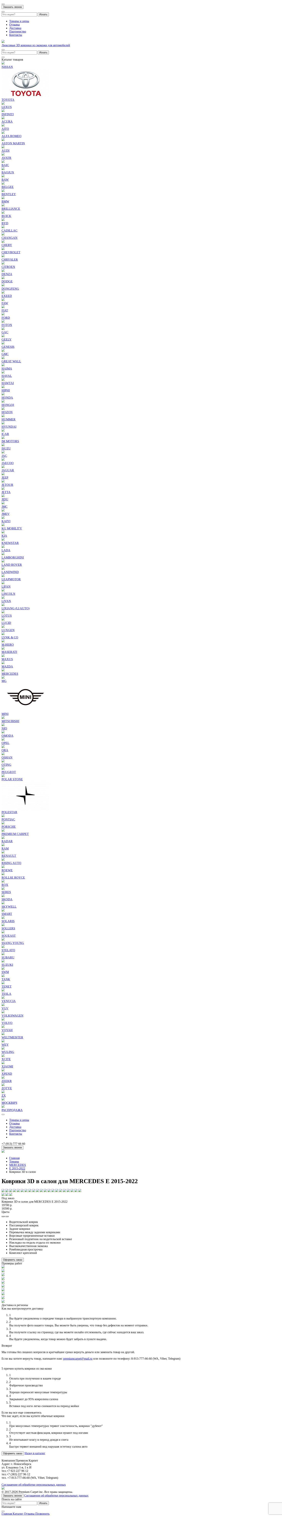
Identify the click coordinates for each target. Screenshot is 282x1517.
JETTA (6, 492)
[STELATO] (3, 946)
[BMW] (3, 198)
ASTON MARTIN (13, 143)
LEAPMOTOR (11, 579)
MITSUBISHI (10, 721)
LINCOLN (8, 593)
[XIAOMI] (3, 1063)
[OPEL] (3, 739)
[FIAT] (3, 307)
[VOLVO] (3, 1019)
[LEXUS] (3, 103)
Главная (14, 1158)
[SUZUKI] (3, 961)
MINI (5, 713)
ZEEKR (7, 1081)
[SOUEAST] (3, 932)
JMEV (6, 513)
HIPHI (6, 390)
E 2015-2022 (17, 1168)
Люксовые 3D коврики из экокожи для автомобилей (36, 45)
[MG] (3, 677)
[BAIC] (3, 161)
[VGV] (3, 1004)
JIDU (5, 499)
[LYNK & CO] (3, 634)
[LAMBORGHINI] (3, 554)
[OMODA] (3, 732)
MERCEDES (10, 673)
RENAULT (9, 855)
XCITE (6, 1059)
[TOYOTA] (25, 96)
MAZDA (7, 666)
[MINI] (25, 710)
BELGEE (8, 187)
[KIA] (3, 532)
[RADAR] (3, 837)
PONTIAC (8, 819)
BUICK (6, 216)
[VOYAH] (3, 1026)
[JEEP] (3, 474)
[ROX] (3, 881)
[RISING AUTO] (3, 859)
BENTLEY (9, 194)
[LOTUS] (3, 612)
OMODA (7, 735)
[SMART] (3, 910)
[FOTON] (3, 321)
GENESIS (8, 346)
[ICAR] (3, 430)
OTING (6, 764)
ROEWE (7, 870)
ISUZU (6, 448)
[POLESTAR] (25, 808)
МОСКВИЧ (9, 1102)
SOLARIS (8, 921)
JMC (4, 506)
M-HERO (8, 644)
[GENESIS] (3, 343)
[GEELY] (3, 336)
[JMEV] (3, 510)
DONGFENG (10, 288)
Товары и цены (19, 21)
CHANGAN (9, 237)
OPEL (5, 743)
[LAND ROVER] (3, 561)
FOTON (7, 325)
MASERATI (9, 652)
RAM (5, 848)
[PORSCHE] (3, 823)
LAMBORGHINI (13, 557)
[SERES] (3, 888)
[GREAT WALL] (3, 357)
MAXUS (7, 659)
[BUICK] (3, 212)
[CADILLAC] (3, 227)
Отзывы (14, 24)
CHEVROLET (11, 252)
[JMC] (3, 503)
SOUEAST (9, 935)
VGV (5, 1008)
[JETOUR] (3, 481)
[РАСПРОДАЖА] (3, 1106)
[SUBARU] (3, 954)
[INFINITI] (3, 110)
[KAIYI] (3, 517)
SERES (6, 892)
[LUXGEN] (3, 626)
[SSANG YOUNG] (3, 939)
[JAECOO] (3, 459)
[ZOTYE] (3, 1084)
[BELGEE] (3, 183)
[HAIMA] (3, 365)
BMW (5, 201)
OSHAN (7, 757)
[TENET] (3, 983)
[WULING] (3, 1048)
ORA (5, 750)
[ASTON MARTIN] (3, 139)
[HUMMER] (3, 416)
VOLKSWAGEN (12, 1015)
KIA (4, 535)
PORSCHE (9, 826)
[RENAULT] (3, 852)
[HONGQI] (3, 401)
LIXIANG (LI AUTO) (16, 608)
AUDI (5, 150)
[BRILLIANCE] (3, 205)
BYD (5, 223)
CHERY (7, 245)
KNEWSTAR (10, 543)
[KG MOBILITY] (3, 525)
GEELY (7, 339)
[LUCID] (3, 619)
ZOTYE (7, 1088)
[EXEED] (3, 292)
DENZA (7, 274)
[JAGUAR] (3, 466)
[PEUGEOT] (3, 768)
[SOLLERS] (3, 925)
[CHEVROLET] (3, 248)
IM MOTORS (10, 441)
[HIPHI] (3, 387)
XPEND (7, 1073)
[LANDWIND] (3, 568)
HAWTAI (8, 383)
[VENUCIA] (3, 997)
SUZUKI (7, 964)
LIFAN (6, 586)
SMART (7, 913)
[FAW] (3, 299)
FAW (5, 303)
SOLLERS (8, 928)
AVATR (6, 157)
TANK (6, 979)
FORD (6, 317)
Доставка (15, 28)
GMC (5, 354)
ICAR (5, 434)
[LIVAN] (3, 597)
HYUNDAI (9, 426)
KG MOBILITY (12, 528)
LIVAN (6, 601)
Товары (14, 1161)
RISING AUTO (11, 863)
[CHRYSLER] (3, 256)
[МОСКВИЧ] (3, 1099)
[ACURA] (3, 118)
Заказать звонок (12, 7)
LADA (6, 550)
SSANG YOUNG (13, 943)
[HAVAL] (3, 372)
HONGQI (8, 404)
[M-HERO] (3, 641)
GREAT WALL (11, 361)
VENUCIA (9, 1001)
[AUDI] (3, 147)
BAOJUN (8, 172)
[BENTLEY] (3, 190)
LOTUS (7, 615)
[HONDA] (3, 394)
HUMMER (9, 419)
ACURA (7, 121)
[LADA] (3, 546)
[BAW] (3, 176)
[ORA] (3, 746)
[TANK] (3, 975)
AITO (5, 128)
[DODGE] (3, 278)
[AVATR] (3, 154)
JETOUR (7, 484)
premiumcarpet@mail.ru (77, 1358)
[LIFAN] (3, 583)
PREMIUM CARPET (15, 834)
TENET (7, 986)
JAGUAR (8, 470)
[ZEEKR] (3, 1077)
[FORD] (3, 314)
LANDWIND (10, 572)
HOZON (7, 412)
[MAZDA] (3, 663)
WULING (8, 1052)
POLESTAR (9, 812)
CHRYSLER (10, 259)
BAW (5, 179)
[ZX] (3, 1092)
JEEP (5, 477)
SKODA (7, 899)
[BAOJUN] (3, 169)
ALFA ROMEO (11, 136)
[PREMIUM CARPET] (3, 830)
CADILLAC (9, 230)
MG (4, 681)
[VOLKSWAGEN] (3, 1012)
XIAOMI (7, 1066)
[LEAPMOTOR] (3, 575)
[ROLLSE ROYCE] (3, 874)
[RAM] (3, 845)
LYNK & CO (10, 637)
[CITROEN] (3, 263)
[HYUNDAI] (3, 423)
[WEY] (3, 1041)
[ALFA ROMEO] (3, 132)
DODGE (7, 281)
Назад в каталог (35, 1453)
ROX (5, 884)
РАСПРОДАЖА (12, 1110)
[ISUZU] (3, 445)
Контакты (15, 35)
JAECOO (8, 463)
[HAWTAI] (3, 379)
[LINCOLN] (3, 590)
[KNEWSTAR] (3, 539)
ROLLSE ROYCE (13, 877)
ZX (4, 1095)
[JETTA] (3, 488)
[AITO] (3, 125)
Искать (43, 14)
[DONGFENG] (3, 285)
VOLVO (7, 1022)
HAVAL (7, 375)
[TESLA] (3, 990)
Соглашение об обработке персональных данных (34, 1484)
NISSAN (7, 66)
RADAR (7, 841)
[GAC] (3, 328)
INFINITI (8, 114)
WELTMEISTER (12, 1037)
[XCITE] (3, 1055)
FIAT (5, 310)
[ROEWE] (3, 866)
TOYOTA (8, 99)
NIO (4, 728)
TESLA (6, 993)
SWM (5, 972)
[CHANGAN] (3, 234)
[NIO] (3, 725)
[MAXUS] (3, 655)
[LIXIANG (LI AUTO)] (3, 604)
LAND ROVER (12, 564)
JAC (4, 455)
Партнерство (17, 31)
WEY (5, 1044)
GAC (5, 332)
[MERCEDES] (3, 670)
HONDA (7, 397)
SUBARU (8, 957)
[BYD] (3, 219)
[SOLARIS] (3, 917)
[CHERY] (3, 241)
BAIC (5, 165)
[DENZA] (3, 270)
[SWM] (3, 968)
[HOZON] (3, 408)
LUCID (6, 622)
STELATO (8, 950)
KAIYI (6, 521)
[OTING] (3, 761)
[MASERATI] (3, 648)
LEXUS (7, 107)
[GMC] (3, 350)
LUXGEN (8, 630)
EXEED (7, 296)
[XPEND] (3, 1070)
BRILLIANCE (11, 208)
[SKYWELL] (3, 903)
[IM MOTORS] (3, 437)
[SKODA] (3, 896)
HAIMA (7, 368)
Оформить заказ (12, 1259)
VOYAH (7, 1030)
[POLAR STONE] (3, 775)
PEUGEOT (9, 772)
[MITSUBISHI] (3, 717)
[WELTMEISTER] (3, 1034)
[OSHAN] (3, 754)
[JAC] (3, 452)
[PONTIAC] (3, 816)
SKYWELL (9, 906)
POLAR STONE (12, 779)
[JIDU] (3, 496)
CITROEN (8, 266)
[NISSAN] (3, 63)
